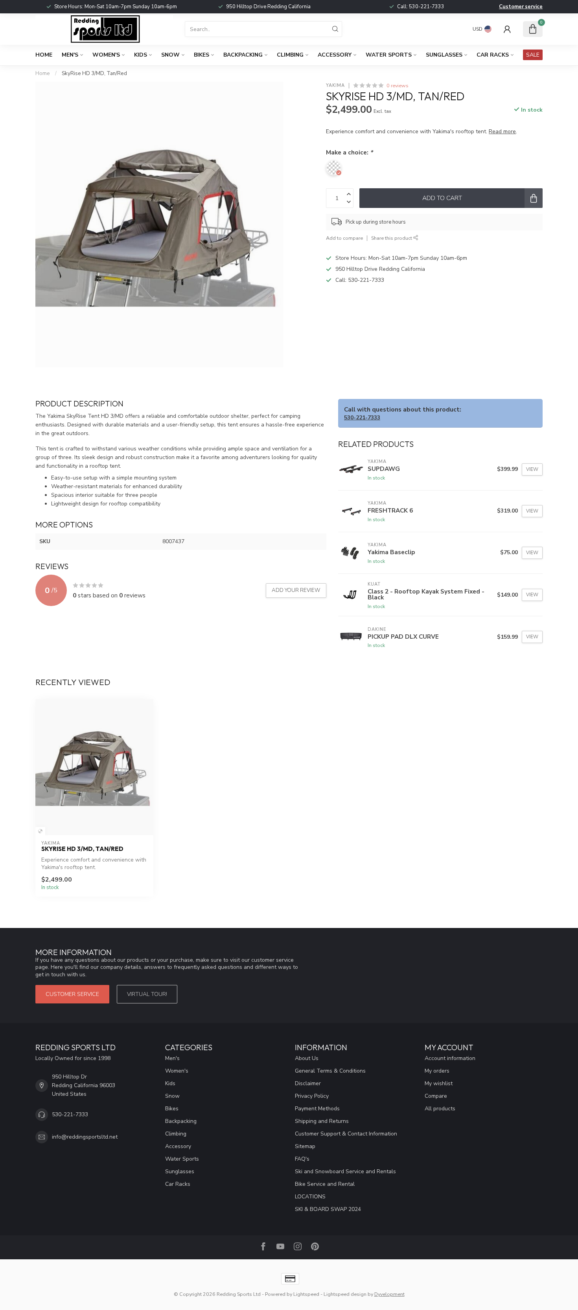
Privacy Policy (312, 1096)
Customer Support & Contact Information (346, 1133)
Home (43, 55)
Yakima (335, 85)
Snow (170, 55)
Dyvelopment (389, 1294)
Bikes (201, 55)
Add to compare (344, 238)
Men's (70, 55)
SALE (532, 55)
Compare (436, 1096)
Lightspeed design (345, 1294)
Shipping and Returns (322, 1121)
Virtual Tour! (147, 994)
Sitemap (305, 1146)
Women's (106, 55)
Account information (450, 1058)
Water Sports (389, 55)
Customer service (521, 6)
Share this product (392, 238)
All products (440, 1108)
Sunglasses (444, 55)
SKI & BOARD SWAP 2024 (328, 1209)
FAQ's (302, 1159)
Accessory (335, 55)
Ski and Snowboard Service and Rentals (345, 1171)
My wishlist (439, 1083)
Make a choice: (349, 152)
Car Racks (493, 55)
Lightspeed (306, 1294)
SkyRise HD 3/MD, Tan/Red (94, 73)
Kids (140, 55)
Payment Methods (317, 1108)
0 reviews (398, 85)
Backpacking (243, 55)
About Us (306, 1058)
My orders (437, 1071)
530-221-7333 (426, 6)
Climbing (290, 55)
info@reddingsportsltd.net (85, 1137)
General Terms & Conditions (330, 1071)
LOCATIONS (310, 1196)
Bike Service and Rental (325, 1184)
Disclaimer (308, 1083)
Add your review (296, 590)
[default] (40, 831)
